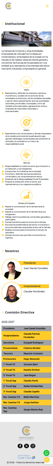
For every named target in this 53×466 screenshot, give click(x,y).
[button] (47, 460)
